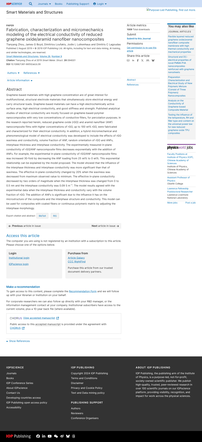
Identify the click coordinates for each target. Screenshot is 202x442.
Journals (43, 3)
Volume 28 (45, 56)
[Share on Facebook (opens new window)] (138, 60)
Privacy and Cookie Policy (86, 387)
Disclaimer (77, 383)
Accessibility (13, 407)
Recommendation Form (83, 291)
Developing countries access (23, 397)
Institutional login (19, 257)
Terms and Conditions (84, 378)
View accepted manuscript (39, 317)
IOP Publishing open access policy (26, 402)
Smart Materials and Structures (34, 12)
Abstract (131, 79)
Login (100, 3)
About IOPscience (16, 387)
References (30, 72)
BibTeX (42, 215)
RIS (55, 215)
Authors (12, 72)
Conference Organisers (84, 418)
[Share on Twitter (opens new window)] (142, 60)
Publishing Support (77, 3)
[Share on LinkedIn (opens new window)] (133, 60)
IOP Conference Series (19, 383)
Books (58, 3)
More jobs (172, 202)
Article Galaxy (76, 257)
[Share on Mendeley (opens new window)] (147, 60)
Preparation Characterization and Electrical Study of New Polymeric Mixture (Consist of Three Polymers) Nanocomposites (180, 86)
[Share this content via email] (128, 60)
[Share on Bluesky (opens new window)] (153, 60)
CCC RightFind (77, 261)
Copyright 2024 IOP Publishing (89, 373)
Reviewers (77, 413)
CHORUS (15, 327)
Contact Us (13, 392)
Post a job (190, 202)
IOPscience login (19, 264)
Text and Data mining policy (88, 392)
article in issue (26, 225)
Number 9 (57, 56)
